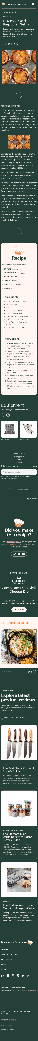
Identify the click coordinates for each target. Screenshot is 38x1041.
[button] (33, 4)
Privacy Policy (32, 990)
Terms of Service (8, 1030)
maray (13, 1020)
